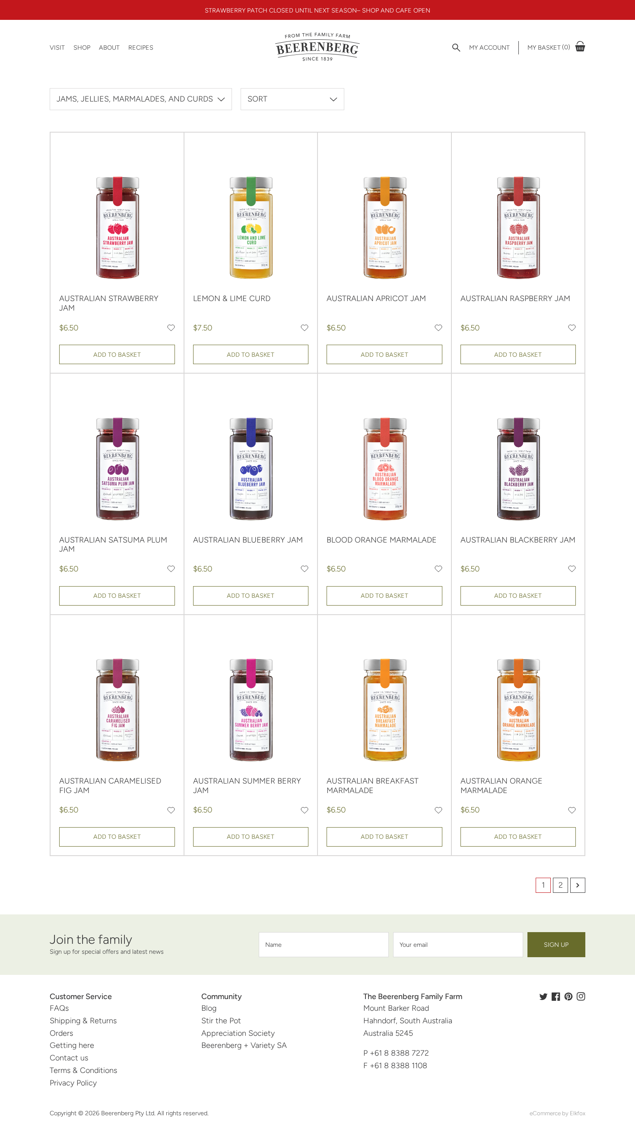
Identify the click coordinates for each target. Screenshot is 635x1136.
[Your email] (458, 944)
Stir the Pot (221, 1020)
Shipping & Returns (83, 1020)
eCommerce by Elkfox (557, 1113)
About (109, 47)
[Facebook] (556, 996)
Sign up (556, 945)
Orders (61, 1033)
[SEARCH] (456, 48)
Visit (57, 47)
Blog (208, 1008)
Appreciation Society (238, 1033)
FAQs (59, 1008)
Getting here (72, 1045)
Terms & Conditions (83, 1070)
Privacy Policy (73, 1083)
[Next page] (577, 885)
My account (489, 47)
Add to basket (117, 355)
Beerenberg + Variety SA (244, 1045)
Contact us (69, 1058)
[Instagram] (581, 996)
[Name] (324, 944)
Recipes (140, 47)
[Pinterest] (568, 996)
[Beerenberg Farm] (317, 47)
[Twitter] (543, 996)
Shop (81, 47)
